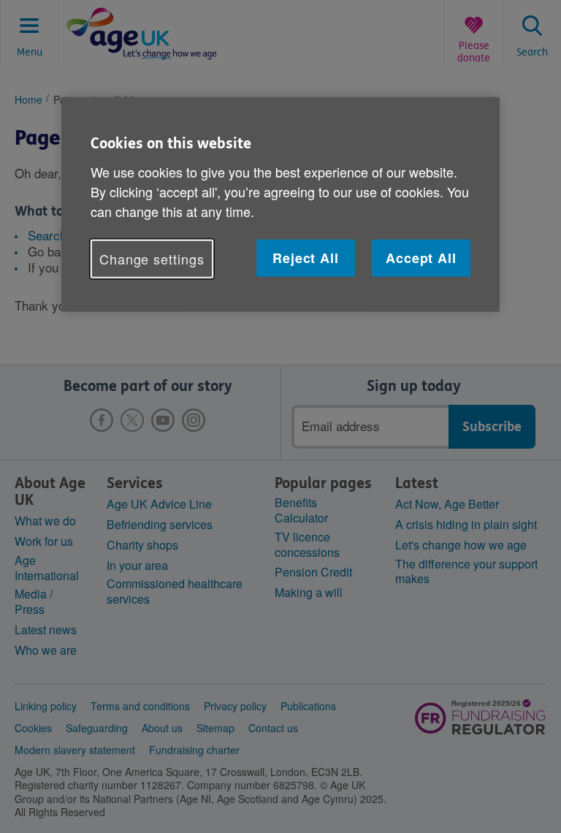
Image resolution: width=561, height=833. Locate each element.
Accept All (421, 257)
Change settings (152, 258)
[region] (280, 204)
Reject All (305, 257)
